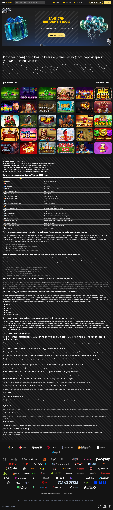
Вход (108, 2)
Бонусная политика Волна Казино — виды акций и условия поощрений (24, 167)
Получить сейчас (56, 35)
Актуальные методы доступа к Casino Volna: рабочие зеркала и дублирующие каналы (29, 163)
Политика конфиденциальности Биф (50, 493)
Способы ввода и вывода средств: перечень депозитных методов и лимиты (26, 169)
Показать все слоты (102, 82)
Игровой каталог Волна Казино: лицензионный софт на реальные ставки (25, 171)
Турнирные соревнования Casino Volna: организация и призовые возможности (27, 165)
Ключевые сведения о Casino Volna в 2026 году (17, 161)
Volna (7, 2)
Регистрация (96, 2)
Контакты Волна (68, 493)
